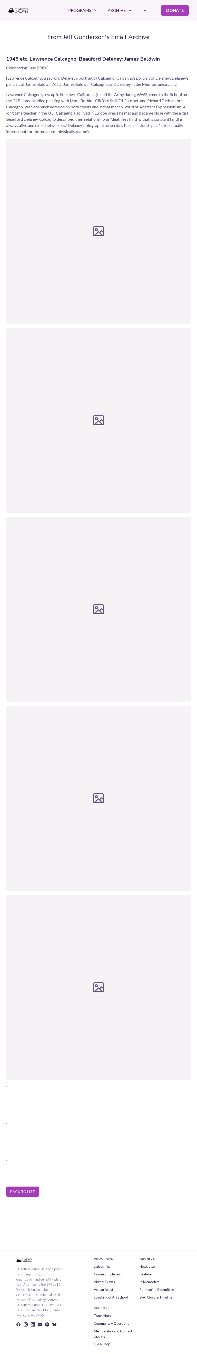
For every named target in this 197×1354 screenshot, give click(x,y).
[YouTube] (40, 1324)
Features (146, 1274)
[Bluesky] (54, 1324)
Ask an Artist (103, 1289)
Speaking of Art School (111, 1297)
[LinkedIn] (33, 1324)
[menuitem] (83, 10)
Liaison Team (103, 1266)
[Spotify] (47, 1324)
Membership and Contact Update (113, 1333)
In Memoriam (150, 1282)
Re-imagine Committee (157, 1289)
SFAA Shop (102, 1344)
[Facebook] (18, 1324)
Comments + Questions (111, 1323)
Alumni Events (104, 1282)
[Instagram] (26, 1324)
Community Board (107, 1274)
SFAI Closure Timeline (156, 1297)
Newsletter (148, 1266)
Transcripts (102, 1316)
